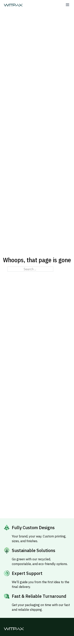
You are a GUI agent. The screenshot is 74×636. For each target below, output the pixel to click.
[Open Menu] (67, 4)
